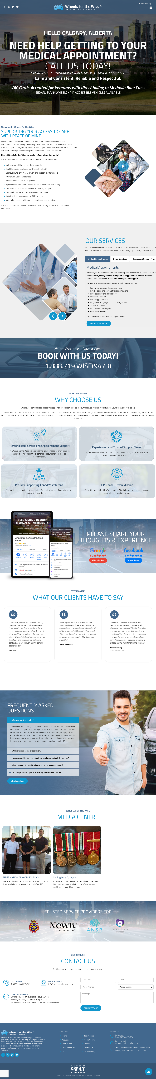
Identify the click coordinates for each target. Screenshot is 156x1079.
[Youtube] (17, 1055)
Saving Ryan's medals (65, 877)
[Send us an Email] (111, 1042)
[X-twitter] (8, 1055)
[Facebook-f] (3, 1055)
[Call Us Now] (111, 1036)
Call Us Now (119, 1035)
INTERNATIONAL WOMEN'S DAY (20, 877)
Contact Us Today (98, 323)
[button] (150, 7)
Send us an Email (120, 1041)
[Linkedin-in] (12, 1055)
